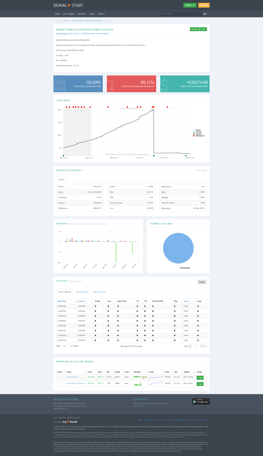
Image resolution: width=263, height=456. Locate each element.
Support (101, 14)
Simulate (194, 29)
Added (186, 372)
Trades (117, 372)
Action (199, 372)
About (92, 14)
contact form (143, 406)
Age (175, 372)
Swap (186, 301)
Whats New (204, 420)
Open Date (61, 301)
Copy (203, 29)
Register (188, 5)
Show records (67, 346)
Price (167, 372)
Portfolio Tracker (193, 420)
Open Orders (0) (82, 292)
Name (69, 372)
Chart (151, 372)
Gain (90, 372)
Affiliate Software (180, 420)
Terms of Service (160, 420)
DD (108, 372)
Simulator (82, 14)
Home (57, 14)
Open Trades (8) (64, 292)
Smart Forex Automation (93, 20)
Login (202, 5)
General (61, 179)
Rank (59, 372)
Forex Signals (69, 14)
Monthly (137, 372)
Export (202, 282)
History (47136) (99, 292)
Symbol (81, 301)
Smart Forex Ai (72, 377)
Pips (100, 372)
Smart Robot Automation (76, 383)
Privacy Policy (149, 420)
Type (127, 372)
